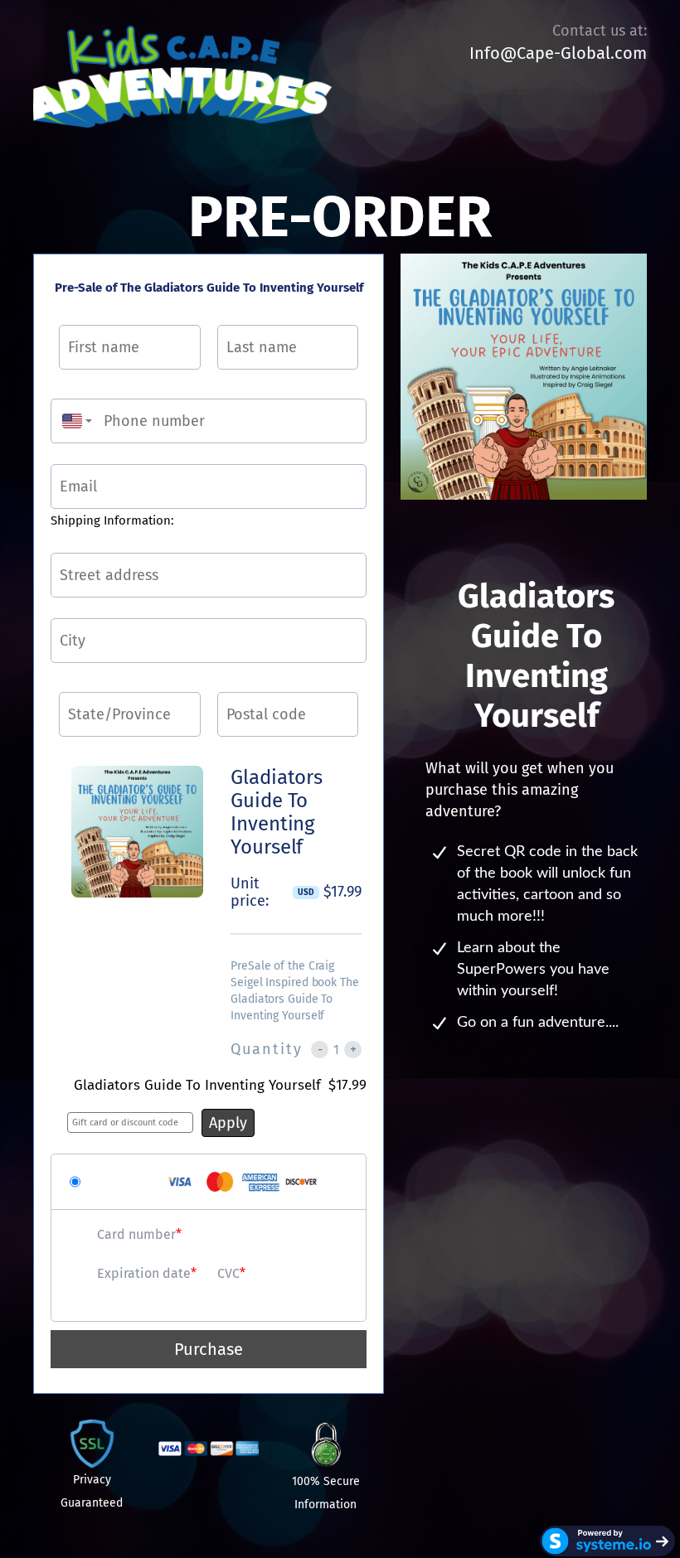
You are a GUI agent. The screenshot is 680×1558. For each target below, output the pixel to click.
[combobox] (73, 421)
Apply (228, 1123)
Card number (136, 1234)
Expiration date (144, 1273)
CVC (228, 1273)
